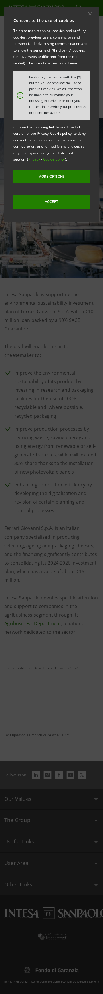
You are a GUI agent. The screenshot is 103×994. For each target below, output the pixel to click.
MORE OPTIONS (51, 176)
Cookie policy (54, 159)
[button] (90, 13)
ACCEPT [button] (51, 201)
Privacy (34, 159)
